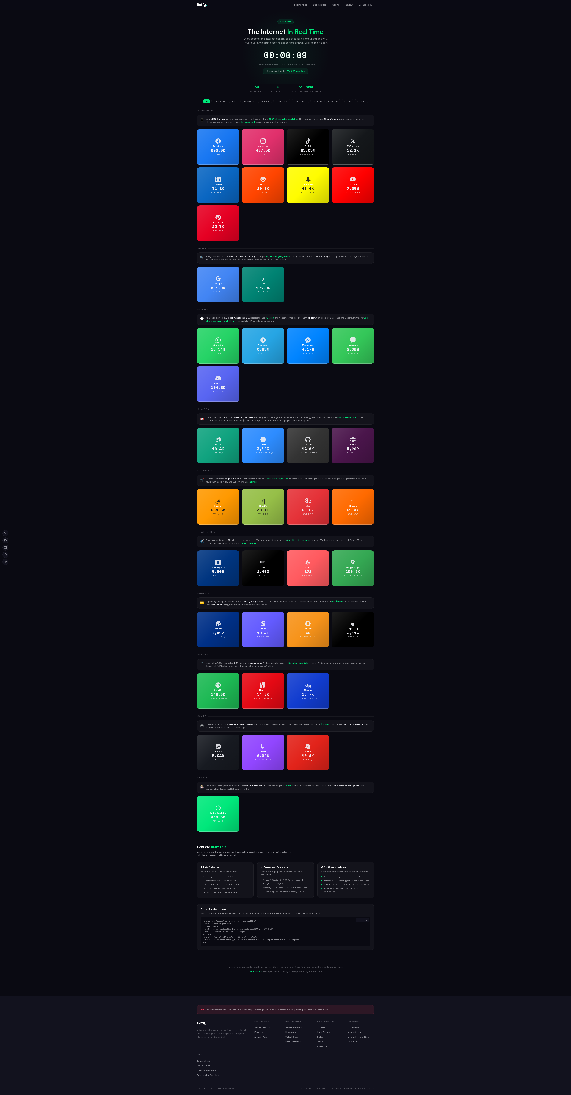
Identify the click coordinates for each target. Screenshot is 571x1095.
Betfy (202, 5)
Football (321, 1027)
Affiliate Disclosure (206, 1070)
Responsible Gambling (208, 1075)
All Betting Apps (262, 1027)
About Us (352, 1041)
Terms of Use (204, 1061)
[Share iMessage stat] (371, 331)
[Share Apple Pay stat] (371, 615)
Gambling (361, 101)
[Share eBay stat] (326, 492)
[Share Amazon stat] (236, 492)
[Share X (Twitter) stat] (371, 132)
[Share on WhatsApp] (5, 555)
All (207, 101)
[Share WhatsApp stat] (236, 331)
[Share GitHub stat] (326, 431)
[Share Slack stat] (371, 431)
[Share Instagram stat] (281, 132)
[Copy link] (5, 562)
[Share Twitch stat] (281, 738)
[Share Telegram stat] (281, 331)
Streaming (333, 101)
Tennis (320, 1041)
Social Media (219, 101)
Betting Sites (319, 4)
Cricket (320, 1037)
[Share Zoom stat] (281, 431)
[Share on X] (5, 533)
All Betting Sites (294, 1027)
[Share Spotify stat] (236, 676)
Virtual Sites (292, 1037)
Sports (335, 4)
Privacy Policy (203, 1065)
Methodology (365, 4)
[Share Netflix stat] (281, 676)
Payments (317, 101)
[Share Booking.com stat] (236, 554)
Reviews (350, 4)
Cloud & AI (265, 101)
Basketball (322, 1046)
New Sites (291, 1032)
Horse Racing (323, 1032)
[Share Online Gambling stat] (236, 799)
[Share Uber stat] (281, 554)
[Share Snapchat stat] (326, 170)
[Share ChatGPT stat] (236, 431)
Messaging (249, 101)
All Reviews (353, 1027)
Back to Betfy (256, 971)
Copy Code (362, 920)
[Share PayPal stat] (236, 615)
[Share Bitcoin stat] (326, 615)
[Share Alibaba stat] (371, 492)
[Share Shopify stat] (281, 492)
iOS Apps (258, 1032)
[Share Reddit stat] (281, 170)
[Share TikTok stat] (326, 132)
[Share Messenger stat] (326, 331)
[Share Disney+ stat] (326, 676)
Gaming (347, 101)
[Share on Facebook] (5, 540)
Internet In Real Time (358, 1037)
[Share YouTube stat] (371, 170)
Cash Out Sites (293, 1041)
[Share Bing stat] (281, 270)
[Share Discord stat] (236, 369)
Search (235, 101)
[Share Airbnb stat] (326, 554)
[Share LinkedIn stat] (236, 170)
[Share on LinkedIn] (5, 548)
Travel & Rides (300, 101)
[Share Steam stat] (236, 738)
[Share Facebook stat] (236, 132)
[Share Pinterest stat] (236, 209)
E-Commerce (282, 101)
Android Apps (261, 1037)
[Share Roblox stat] (326, 738)
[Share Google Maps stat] (371, 554)
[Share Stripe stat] (281, 615)
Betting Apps (300, 4)
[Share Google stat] (236, 270)
